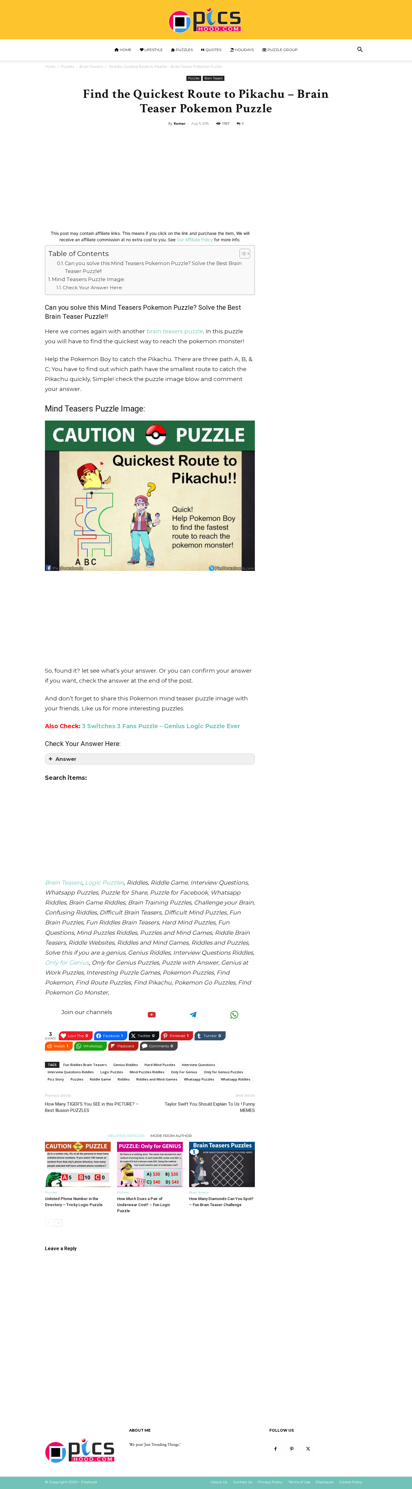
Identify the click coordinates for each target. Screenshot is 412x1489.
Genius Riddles (125, 1064)
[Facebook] (275, 1449)
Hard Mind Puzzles (159, 1064)
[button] (360, 50)
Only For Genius (184, 1072)
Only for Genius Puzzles (223, 1072)
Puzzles (184, 49)
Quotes (212, 49)
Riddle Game (100, 1079)
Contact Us (242, 1482)
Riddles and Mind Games (156, 1079)
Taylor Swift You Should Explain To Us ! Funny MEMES (210, 1107)
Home (125, 49)
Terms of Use (299, 1482)
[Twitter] (308, 1449)
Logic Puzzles (104, 882)
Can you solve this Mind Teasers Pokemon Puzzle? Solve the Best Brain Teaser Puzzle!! (153, 267)
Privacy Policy (270, 1482)
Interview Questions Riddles (71, 1072)
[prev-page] (48, 1223)
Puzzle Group (282, 49)
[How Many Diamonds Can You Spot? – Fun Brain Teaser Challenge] (222, 1164)
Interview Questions (198, 1064)
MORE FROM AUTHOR (171, 1135)
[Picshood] (206, 20)
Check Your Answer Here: (93, 287)
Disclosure (324, 1482)
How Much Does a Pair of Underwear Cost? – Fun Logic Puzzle (143, 1204)
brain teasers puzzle (175, 331)
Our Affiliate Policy (195, 239)
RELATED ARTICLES (126, 1135)
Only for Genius (67, 962)
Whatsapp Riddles (235, 1079)
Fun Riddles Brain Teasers (85, 1064)
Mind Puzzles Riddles (147, 1072)
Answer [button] (65, 759)
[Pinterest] (292, 1449)
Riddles (124, 1079)
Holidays (244, 49)
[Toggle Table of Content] (242, 253)
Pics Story (56, 1079)
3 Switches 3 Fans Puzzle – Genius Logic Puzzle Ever (161, 726)
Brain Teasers (91, 66)
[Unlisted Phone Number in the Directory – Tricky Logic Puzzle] (78, 1164)
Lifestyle (153, 49)
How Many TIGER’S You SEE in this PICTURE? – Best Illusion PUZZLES (91, 1107)
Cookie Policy (350, 1482)
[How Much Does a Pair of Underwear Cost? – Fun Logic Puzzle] (150, 1164)
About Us (219, 1482)
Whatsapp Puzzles (199, 1079)
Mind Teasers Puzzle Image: (88, 279)
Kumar (179, 123)
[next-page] (58, 1223)
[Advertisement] (206, 173)
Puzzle (183, 307)
